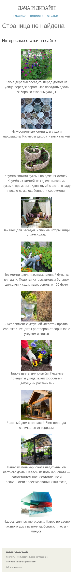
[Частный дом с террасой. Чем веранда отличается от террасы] (36, 417)
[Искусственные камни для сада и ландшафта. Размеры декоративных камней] (36, 126)
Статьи (52, 15)
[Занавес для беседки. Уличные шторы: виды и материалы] (36, 225)
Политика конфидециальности (21, 561)
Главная (19, 15)
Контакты (10, 556)
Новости (37, 15)
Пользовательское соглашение (32, 556)
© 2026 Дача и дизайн (17, 551)
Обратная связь (13, 567)
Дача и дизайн (36, 7)
